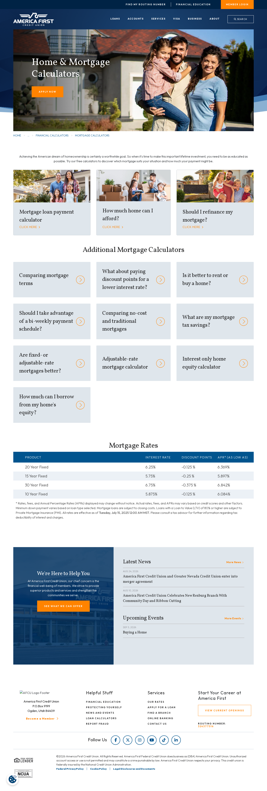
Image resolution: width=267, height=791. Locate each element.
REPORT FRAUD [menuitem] (97, 723)
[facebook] (115, 740)
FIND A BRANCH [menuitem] (159, 712)
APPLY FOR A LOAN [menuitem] (162, 707)
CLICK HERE (28, 227)
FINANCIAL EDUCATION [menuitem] (103, 701)
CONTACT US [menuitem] (157, 723)
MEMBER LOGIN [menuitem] (237, 4)
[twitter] (127, 740)
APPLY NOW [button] (47, 91)
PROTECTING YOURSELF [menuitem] (104, 707)
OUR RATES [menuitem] (156, 701)
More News (233, 562)
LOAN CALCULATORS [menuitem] (101, 718)
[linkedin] (176, 740)
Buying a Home (135, 632)
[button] (63, 606)
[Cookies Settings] (12, 779)
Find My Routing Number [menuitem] (146, 4)
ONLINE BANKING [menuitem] (160, 718)
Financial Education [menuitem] (193, 4)
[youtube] (152, 740)
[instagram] (139, 740)
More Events (233, 618)
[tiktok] (164, 740)
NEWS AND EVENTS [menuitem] (100, 712)
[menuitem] (115, 19)
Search (241, 19)
